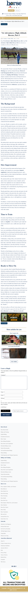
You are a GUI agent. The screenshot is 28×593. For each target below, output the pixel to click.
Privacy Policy (3, 552)
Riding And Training (5, 432)
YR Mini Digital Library (5, 531)
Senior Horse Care (4, 518)
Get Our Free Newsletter (5, 528)
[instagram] (18, 7)
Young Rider (3, 533)
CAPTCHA (4, 407)
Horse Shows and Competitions (7, 443)
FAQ (2, 550)
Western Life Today (4, 535)
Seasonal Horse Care (5, 516)
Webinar (14, 13)
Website (2, 398)
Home (2, 21)
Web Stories (3, 561)
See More (14, 361)
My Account (5, 13)
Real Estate (20, 15)
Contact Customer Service (6, 543)
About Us (2, 541)
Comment (3, 375)
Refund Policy (3, 557)
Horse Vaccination (4, 512)
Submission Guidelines (5, 545)
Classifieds (3, 559)
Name (2, 392)
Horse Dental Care (4, 491)
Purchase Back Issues (5, 526)
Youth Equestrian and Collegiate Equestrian (9, 455)
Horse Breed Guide (4, 429)
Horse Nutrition (4, 505)
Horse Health (3, 498)
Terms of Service (4, 555)
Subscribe (11, 10)
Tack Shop (18, 13)
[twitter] (14, 7)
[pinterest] (16, 7)
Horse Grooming (4, 495)
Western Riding (4, 452)
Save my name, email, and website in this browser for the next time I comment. (14, 403)
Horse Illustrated (4, 24)
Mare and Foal (3, 514)
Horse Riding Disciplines (5, 441)
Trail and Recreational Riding (6, 450)
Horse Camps (3, 439)
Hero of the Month (13, 15)
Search (18, 10)
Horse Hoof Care (4, 500)
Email (2, 395)
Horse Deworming (4, 493)
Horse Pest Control (4, 507)
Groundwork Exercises (5, 436)
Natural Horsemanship (5, 448)
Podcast (10, 13)
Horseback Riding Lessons (6, 445)
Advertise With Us (4, 548)
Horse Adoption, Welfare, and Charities (8, 486)
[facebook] (11, 7)
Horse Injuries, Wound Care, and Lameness (9, 502)
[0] (9, 7)
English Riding (4, 434)
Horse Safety (3, 509)
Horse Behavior (4, 488)
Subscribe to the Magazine (6, 524)
